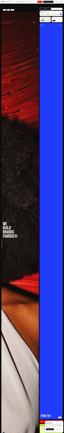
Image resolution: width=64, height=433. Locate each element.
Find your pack (40, 1)
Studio (25, 1)
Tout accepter (50, 429)
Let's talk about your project (48, 1)
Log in (61, 1)
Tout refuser (58, 429)
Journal (18, 1)
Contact (29, 1)
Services (21, 1)
